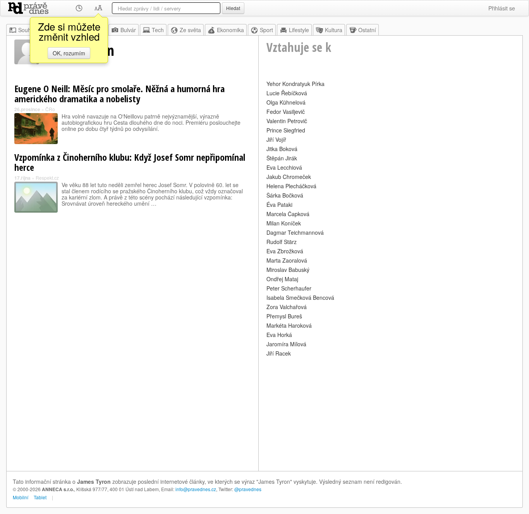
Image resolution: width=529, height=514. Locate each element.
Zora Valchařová (286, 307)
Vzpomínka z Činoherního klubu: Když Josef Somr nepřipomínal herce (129, 162)
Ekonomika (230, 30)
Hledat (233, 8)
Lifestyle (299, 30)
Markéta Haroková (289, 325)
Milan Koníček (283, 223)
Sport (266, 30)
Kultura (333, 30)
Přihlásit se (501, 8)
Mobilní (20, 497)
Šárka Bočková (284, 195)
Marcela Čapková (287, 214)
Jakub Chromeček (288, 177)
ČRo (50, 109)
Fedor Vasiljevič (285, 111)
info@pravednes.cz (195, 489)
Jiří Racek (278, 353)
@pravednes (247, 489)
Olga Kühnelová (286, 102)
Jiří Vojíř (276, 139)
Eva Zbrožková (284, 251)
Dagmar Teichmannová (295, 232)
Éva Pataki (279, 204)
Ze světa (190, 30)
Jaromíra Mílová (286, 344)
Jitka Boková (281, 149)
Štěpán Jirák (281, 158)
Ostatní (367, 30)
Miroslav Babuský (287, 269)
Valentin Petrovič (286, 121)
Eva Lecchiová (284, 167)
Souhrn (27, 30)
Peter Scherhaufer (288, 288)
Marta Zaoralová (286, 260)
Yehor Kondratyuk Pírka (295, 84)
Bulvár (128, 30)
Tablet (40, 497)
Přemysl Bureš (284, 316)
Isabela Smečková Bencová (300, 297)
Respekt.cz (47, 177)
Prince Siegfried (285, 130)
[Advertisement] (390, 413)
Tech (158, 30)
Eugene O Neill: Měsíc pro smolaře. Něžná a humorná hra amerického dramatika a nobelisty (119, 93)
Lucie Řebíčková (286, 93)
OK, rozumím (69, 53)
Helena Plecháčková (291, 186)
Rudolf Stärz (281, 242)
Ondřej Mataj (282, 279)
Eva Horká (279, 335)
